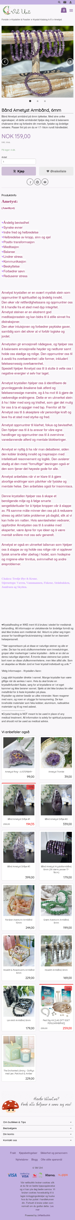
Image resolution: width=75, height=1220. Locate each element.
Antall (4, 157)
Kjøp (20, 171)
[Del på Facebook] (30, 181)
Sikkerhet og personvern (54, 1153)
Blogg (34, 1159)
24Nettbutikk (44, 1215)
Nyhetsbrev (22, 1159)
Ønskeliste (58, 171)
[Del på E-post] (45, 181)
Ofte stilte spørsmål (51, 1159)
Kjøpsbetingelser (28, 1153)
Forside (5, 19)
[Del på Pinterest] (37, 181)
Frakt (13, 1153)
